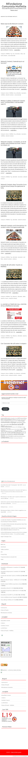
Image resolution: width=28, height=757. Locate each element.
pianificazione (16, 433)
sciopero (20, 375)
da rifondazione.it (10, 481)
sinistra (23, 436)
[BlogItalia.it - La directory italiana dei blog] (11, 670)
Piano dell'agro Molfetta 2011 (7, 599)
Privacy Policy (4, 554)
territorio (11, 438)
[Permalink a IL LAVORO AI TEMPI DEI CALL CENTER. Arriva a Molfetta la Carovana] (14, 313)
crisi (13, 53)
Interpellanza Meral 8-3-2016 (7, 588)
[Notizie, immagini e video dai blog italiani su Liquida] (4, 668)
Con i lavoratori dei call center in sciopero (13, 343)
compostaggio (21, 420)
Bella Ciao (3, 544)
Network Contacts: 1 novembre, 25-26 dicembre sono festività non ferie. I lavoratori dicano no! (13, 143)
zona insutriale (17, 94)
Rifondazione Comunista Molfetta (14, 5)
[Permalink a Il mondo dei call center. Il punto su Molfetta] (14, 274)
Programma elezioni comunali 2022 (9, 556)
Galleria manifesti (5, 549)
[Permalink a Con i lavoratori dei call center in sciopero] (14, 351)
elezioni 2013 (15, 426)
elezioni (8, 427)
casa (22, 419)
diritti (24, 296)
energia (20, 427)
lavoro (7, 93)
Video (2, 559)
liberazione (8, 431)
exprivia (3, 298)
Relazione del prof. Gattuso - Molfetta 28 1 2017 (11, 579)
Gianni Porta (5, 429)
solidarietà (5, 438)
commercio (7, 420)
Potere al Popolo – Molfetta (7, 630)
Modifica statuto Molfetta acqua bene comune (11, 583)
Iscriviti (5, 409)
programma (9, 434)
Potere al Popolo (4, 610)
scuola (14, 436)
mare (13, 431)
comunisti (19, 422)
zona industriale (11, 55)
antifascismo (7, 418)
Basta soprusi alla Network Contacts (12, 23)
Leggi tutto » (17, 50)
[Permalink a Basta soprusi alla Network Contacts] (14, 31)
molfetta (3, 94)
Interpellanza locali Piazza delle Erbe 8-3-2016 (11, 590)
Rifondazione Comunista (6, 612)
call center (18, 93)
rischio (6, 436)
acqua (2, 418)
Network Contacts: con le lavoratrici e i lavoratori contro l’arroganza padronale (14, 226)
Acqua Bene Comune (5, 620)
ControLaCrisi (4, 607)
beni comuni (4, 419)
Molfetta (8, 53)
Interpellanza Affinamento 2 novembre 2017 (11, 567)
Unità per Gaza (4, 506)
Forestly (14, 756)
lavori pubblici (20, 429)
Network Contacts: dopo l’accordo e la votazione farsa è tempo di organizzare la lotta (14, 186)
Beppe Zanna (12, 419)
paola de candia (6, 432)
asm (19, 418)
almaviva (15, 296)
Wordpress (25, 756)
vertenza (15, 258)
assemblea (24, 418)
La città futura (4, 628)
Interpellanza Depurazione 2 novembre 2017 (11, 571)
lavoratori (17, 53)
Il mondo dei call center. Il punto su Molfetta (10, 575)
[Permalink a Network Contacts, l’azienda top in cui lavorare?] (14, 70)
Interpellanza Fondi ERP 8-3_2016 (8, 594)
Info (2, 551)
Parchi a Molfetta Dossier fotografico (9, 597)
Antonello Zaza (13, 418)
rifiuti (16, 434)
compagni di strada (13, 420)
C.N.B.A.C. (3, 623)
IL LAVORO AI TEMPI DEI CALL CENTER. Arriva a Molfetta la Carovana (14, 305)
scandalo (10, 436)
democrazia (16, 424)
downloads (3, 546)
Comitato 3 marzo (5, 625)
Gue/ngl (3, 337)
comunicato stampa (8, 422)
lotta (22, 53)
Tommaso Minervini (18, 437)
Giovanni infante (14, 429)
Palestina (24, 431)
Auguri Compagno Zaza (6, 536)
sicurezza (19, 436)
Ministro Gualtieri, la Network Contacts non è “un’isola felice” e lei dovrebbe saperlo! (13, 102)
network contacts (10, 94)
